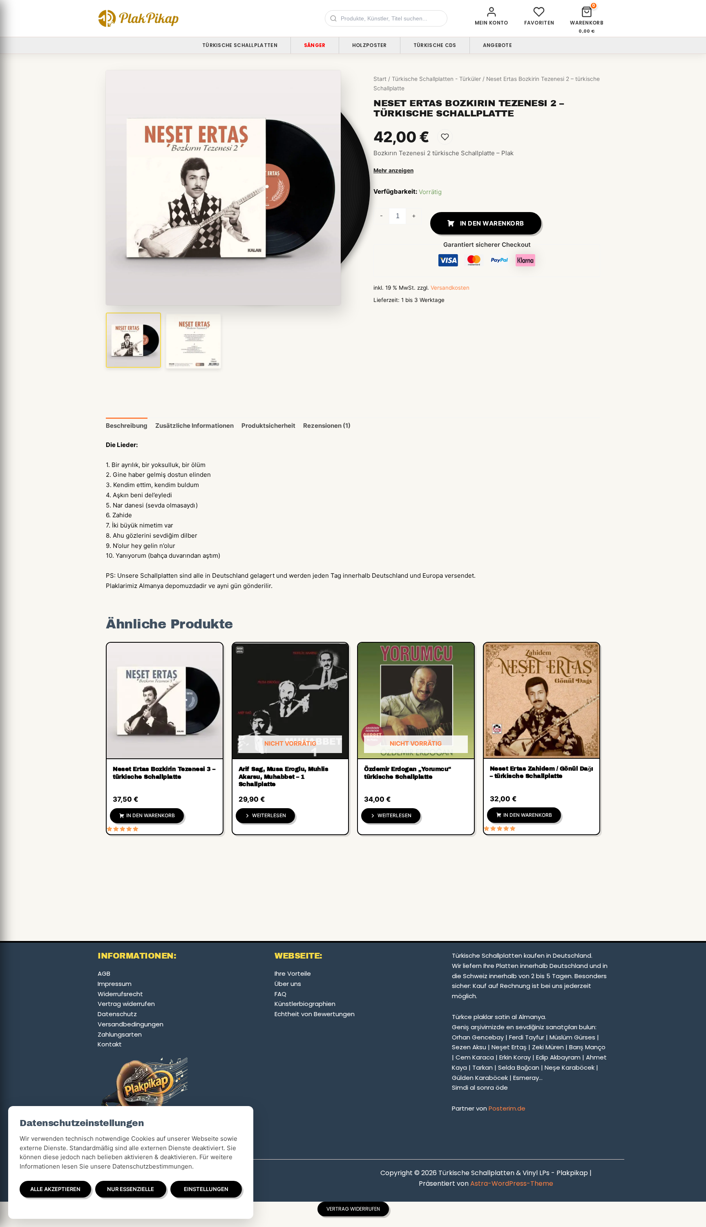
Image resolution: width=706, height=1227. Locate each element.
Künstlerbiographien (305, 1003)
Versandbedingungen (130, 1024)
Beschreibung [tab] (126, 425)
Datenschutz (117, 1014)
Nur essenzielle (130, 1189)
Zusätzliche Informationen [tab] (194, 425)
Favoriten (539, 22)
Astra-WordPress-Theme (511, 1183)
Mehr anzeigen (393, 170)
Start (380, 79)
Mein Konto (491, 22)
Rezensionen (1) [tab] (327, 425)
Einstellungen (206, 1189)
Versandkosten (450, 287)
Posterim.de (507, 1108)
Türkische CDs (434, 45)
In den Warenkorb (492, 223)
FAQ (280, 994)
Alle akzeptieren (55, 1189)
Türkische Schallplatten (239, 45)
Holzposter (369, 45)
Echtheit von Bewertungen (315, 1014)
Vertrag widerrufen (126, 1003)
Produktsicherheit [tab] (268, 425)
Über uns (288, 983)
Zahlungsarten (120, 1034)
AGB (104, 973)
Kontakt (110, 1044)
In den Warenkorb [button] (150, 815)
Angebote (497, 45)
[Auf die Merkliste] (445, 137)
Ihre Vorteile (293, 973)
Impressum (115, 983)
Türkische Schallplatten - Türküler (436, 79)
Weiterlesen (269, 815)
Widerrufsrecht (120, 994)
